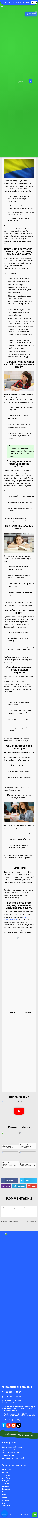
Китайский (5, 1483)
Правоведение (7, 1492)
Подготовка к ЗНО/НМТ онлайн (13, 1458)
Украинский (6, 1475)
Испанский (6, 1489)
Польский (5, 1486)
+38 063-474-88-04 (23, 2)
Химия (4, 1503)
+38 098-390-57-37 (9, 2)
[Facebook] (4, 1425)
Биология (5, 1500)
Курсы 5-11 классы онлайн (11, 1452)
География (6, 1506)
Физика (4, 1497)
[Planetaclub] (9, 81)
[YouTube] (13, 1425)
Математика (6, 1470)
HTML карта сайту (12, 1420)
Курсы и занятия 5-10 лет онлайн (14, 1450)
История (5, 1495)
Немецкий (5, 1481)
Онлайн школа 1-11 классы (12, 1447)
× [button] (36, 12)
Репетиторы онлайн (9, 1455)
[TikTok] (18, 1425)
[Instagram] (8, 1425)
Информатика (7, 1472)
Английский (6, 1478)
